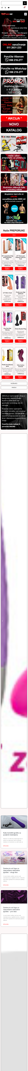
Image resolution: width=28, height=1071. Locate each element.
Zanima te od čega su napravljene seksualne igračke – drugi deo (11, 870)
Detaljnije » (6, 846)
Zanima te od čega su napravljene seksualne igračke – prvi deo (11, 909)
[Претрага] (25, 3)
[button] (25, 14)
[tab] (14, 235)
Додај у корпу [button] (7, 268)
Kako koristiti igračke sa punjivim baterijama (12, 834)
